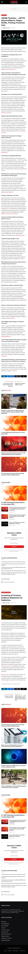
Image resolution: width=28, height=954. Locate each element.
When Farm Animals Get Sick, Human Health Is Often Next (13, 570)
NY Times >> (22, 258)
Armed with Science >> (10, 69)
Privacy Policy (11, 551)
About (5, 950)
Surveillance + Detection (6, 938)
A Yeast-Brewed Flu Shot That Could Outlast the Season (13, 561)
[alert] (14, 582)
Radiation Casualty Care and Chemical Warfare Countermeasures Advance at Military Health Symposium (12, 412)
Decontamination (5, 925)
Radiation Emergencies (6, 934)
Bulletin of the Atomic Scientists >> (10, 213)
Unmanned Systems (5, 940)
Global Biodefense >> (6, 336)
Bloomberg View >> (20, 235)
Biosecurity (3, 921)
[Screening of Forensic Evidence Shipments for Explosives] (14, 619)
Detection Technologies (6, 683)
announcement (6, 666)
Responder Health (5, 936)
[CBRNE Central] (14, 2)
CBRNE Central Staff (6, 27)
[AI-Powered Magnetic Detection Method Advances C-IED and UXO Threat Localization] (14, 776)
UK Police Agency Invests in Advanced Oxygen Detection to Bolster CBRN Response (17, 516)
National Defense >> (9, 192)
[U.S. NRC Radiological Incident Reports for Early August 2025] (14, 423)
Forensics (3, 927)
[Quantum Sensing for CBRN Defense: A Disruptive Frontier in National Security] (14, 756)
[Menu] (2, 2)
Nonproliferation (4, 932)
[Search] (26, 2)
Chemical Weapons (5, 923)
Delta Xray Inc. (4, 674)
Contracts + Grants (6, 592)
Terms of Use (22, 950)
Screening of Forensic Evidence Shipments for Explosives (8, 385)
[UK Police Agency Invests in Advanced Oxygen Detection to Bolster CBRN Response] (14, 464)
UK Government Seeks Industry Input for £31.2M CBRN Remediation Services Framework (18, 509)
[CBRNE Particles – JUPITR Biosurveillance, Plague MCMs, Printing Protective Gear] (14, 44)
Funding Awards (16, 683)
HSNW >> (15, 282)
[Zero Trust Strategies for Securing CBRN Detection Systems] (4, 524)
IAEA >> (6, 91)
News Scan (4, 15)
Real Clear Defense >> (6, 112)
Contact (9, 950)
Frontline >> (4, 356)
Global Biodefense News (10, 558)
